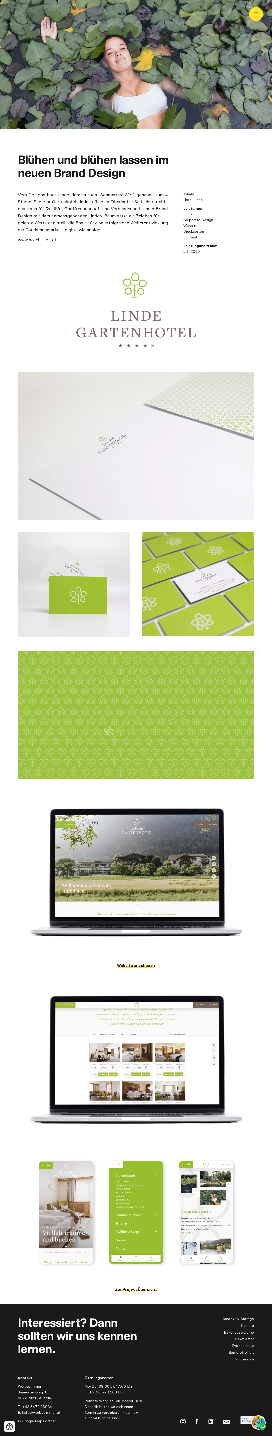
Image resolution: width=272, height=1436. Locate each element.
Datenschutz (243, 1346)
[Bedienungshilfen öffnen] (9, 1426)
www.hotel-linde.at (37, 239)
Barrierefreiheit (241, 1352)
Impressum (244, 1359)
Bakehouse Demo (239, 1332)
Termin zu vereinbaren (103, 1412)
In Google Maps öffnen (37, 1421)
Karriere (247, 1325)
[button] (136, 446)
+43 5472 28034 (37, 1407)
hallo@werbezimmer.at (41, 1412)
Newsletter (244, 1339)
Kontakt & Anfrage (238, 1319)
